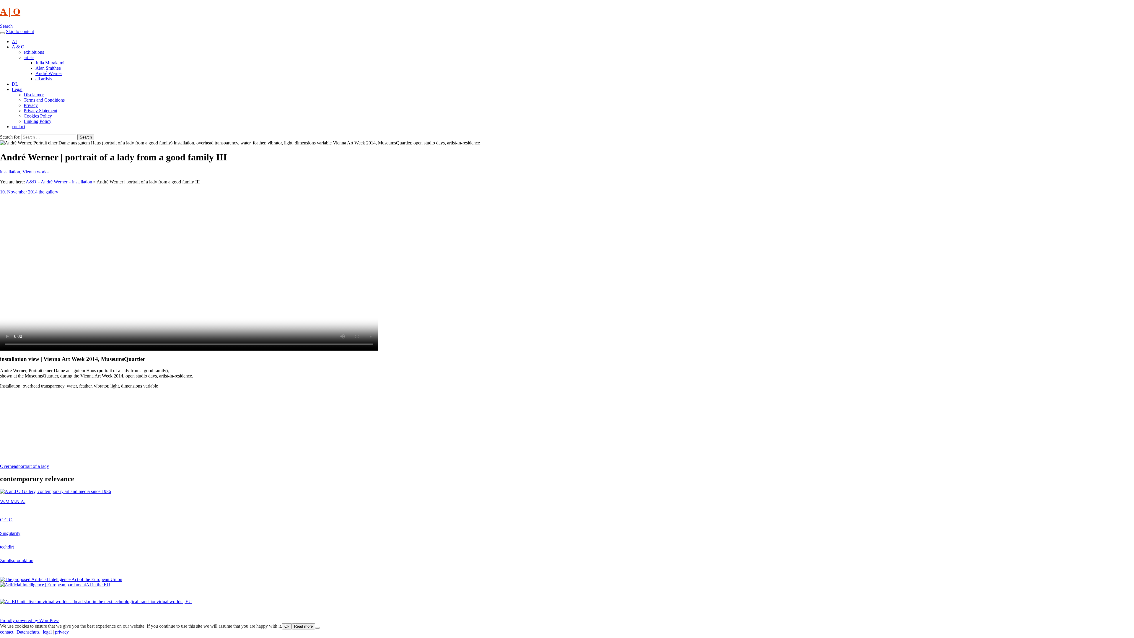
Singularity (10, 533)
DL (15, 84)
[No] (317, 628)
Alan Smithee (48, 68)
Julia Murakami (49, 62)
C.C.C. (6, 519)
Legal (17, 89)
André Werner (48, 73)
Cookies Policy (38, 115)
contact (18, 126)
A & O (18, 46)
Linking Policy (37, 121)
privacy (62, 631)
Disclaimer (34, 94)
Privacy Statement (40, 110)
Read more (303, 626)
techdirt (7, 546)
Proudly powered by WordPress (29, 620)
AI (14, 41)
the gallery (48, 191)
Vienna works (35, 171)
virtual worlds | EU (174, 601)
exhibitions (34, 52)
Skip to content (20, 31)
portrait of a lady (33, 466)
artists (29, 57)
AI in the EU (98, 584)
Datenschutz (28, 631)
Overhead (9, 466)
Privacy (31, 105)
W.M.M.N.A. (12, 501)
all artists (43, 78)
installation (10, 171)
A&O (31, 181)
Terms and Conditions (44, 99)
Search (6, 26)
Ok (286, 626)
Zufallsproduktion (16, 560)
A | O (10, 11)
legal (47, 631)
